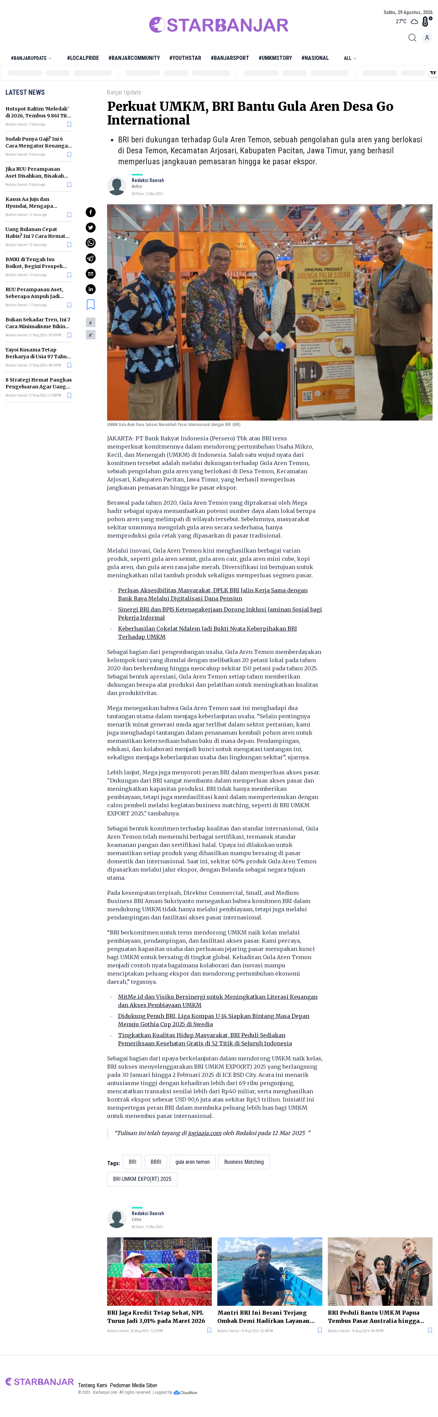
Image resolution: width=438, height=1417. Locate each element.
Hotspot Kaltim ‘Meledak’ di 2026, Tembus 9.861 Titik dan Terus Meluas (38, 116)
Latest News (25, 92)
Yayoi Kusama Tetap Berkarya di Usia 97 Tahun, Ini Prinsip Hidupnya (38, 356)
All (347, 58)
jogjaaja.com (204, 1133)
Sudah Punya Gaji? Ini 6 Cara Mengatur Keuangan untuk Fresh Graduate (38, 146)
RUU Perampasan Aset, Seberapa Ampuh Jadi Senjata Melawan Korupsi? (38, 296)
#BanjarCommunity (134, 58)
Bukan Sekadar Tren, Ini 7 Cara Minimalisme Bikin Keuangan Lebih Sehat (37, 326)
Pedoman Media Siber (133, 1385)
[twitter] (91, 227)
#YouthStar (185, 58)
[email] (91, 274)
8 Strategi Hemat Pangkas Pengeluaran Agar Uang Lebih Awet (38, 387)
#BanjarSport (230, 58)
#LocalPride (83, 58)
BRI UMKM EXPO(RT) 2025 (142, 1179)
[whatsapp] (91, 243)
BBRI (156, 1162)
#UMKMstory (275, 58)
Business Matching (244, 1162)
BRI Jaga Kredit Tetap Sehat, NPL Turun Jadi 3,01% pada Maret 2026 (156, 1316)
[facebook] (91, 212)
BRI (132, 1162)
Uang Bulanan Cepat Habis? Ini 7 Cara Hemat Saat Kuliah (35, 236)
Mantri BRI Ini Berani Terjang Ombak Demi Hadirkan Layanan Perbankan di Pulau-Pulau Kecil (263, 1317)
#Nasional (315, 58)
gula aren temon (193, 1162)
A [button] (90, 323)
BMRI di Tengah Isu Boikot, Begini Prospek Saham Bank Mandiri (34, 266)
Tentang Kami (92, 1385)
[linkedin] (91, 289)
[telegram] (91, 258)
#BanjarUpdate (29, 58)
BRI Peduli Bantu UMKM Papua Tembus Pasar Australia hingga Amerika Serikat (373, 1317)
